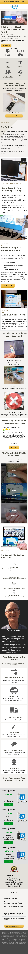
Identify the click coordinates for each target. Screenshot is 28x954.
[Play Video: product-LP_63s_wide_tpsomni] (14, 18)
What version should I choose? (12, 910)
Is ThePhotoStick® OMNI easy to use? (14, 906)
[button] (6, 45)
